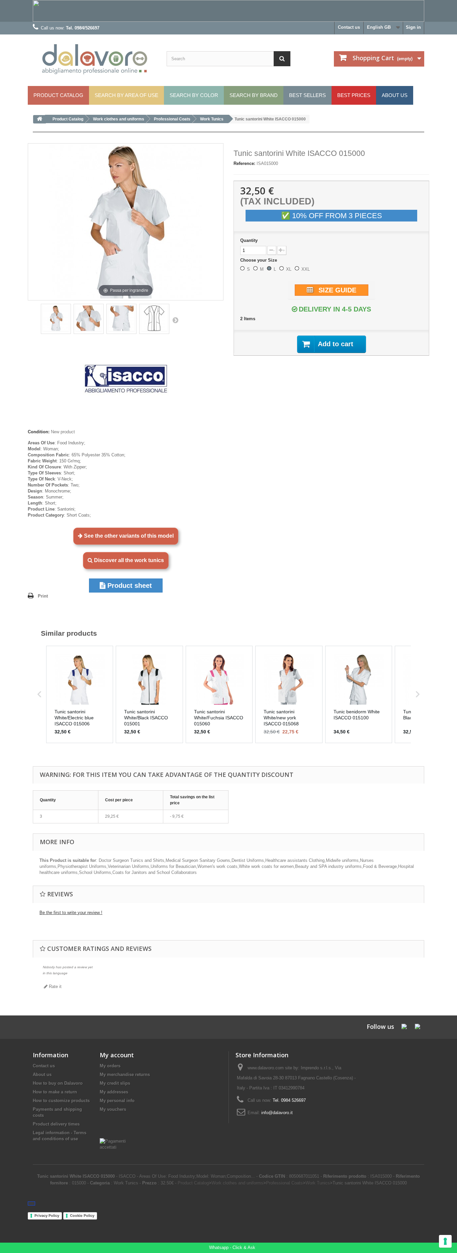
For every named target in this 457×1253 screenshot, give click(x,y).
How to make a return (55, 1091)
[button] (39, 694)
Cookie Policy (82, 1215)
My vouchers (113, 1109)
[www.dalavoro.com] (95, 59)
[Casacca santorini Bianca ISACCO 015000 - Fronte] (154, 319)
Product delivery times (56, 1124)
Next (175, 320)
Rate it (55, 986)
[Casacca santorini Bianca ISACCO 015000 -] (56, 319)
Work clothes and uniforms (237, 1182)
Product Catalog (193, 1182)
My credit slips (115, 1083)
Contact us (349, 27)
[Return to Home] (39, 119)
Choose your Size (259, 260)
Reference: (244, 163)
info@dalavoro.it (277, 1112)
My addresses (114, 1091)
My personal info (117, 1100)
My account (117, 1055)
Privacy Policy (46, 1215)
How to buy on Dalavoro (58, 1083)
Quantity (249, 240)
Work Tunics (317, 1182)
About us (42, 1074)
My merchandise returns (125, 1074)
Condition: (39, 431)
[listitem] (79, 694)
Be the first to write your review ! (70, 912)
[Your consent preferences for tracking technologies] (445, 1241)
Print (43, 596)
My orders (110, 1065)
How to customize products (61, 1100)
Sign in (413, 27)
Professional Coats (284, 1182)
